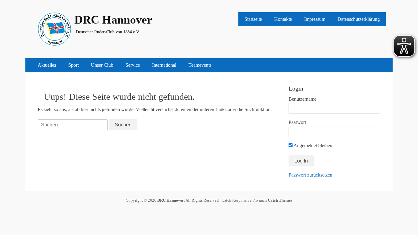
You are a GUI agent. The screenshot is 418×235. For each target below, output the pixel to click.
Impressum (314, 19)
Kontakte (283, 19)
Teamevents (199, 65)
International (164, 65)
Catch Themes (280, 200)
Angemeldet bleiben (312, 145)
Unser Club (102, 65)
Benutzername (302, 99)
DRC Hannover (113, 19)
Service (132, 65)
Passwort (297, 122)
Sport (73, 65)
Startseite (253, 19)
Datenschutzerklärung (359, 19)
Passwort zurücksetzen (310, 174)
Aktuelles (47, 65)
